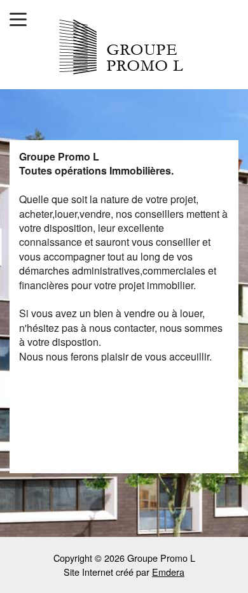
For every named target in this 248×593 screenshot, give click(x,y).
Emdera (168, 571)
